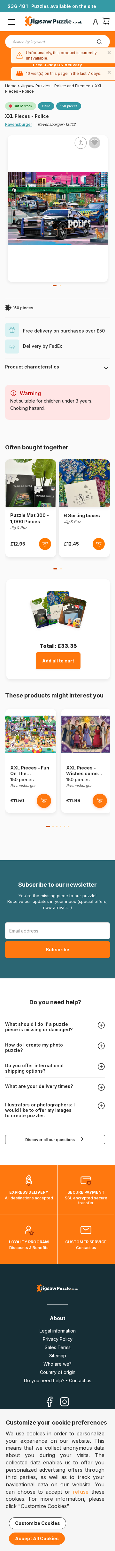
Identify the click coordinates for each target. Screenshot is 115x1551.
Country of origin (57, 1372)
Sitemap (57, 1355)
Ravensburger (18, 124)
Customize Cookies (37, 1523)
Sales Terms (58, 1347)
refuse (80, 1492)
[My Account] (95, 22)
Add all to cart (58, 660)
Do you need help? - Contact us (57, 1380)
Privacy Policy (58, 1339)
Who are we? (57, 1364)
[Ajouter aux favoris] (94, 143)
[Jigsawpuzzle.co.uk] (53, 22)
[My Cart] (106, 21)
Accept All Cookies (37, 1538)
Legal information (58, 1330)
